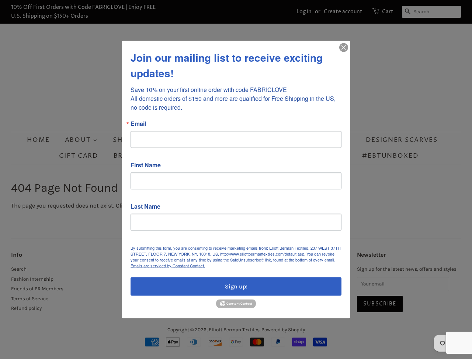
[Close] (343, 47)
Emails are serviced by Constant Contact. (168, 266)
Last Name (145, 206)
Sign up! (236, 286)
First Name (146, 165)
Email (138, 124)
